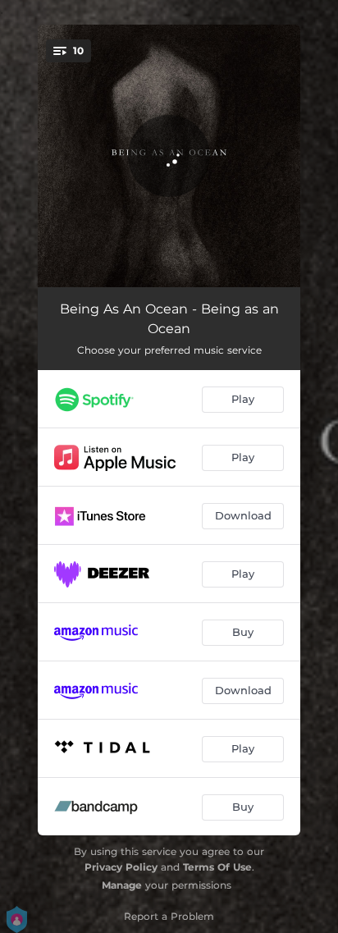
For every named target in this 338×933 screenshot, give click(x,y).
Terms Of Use (217, 867)
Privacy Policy (121, 867)
